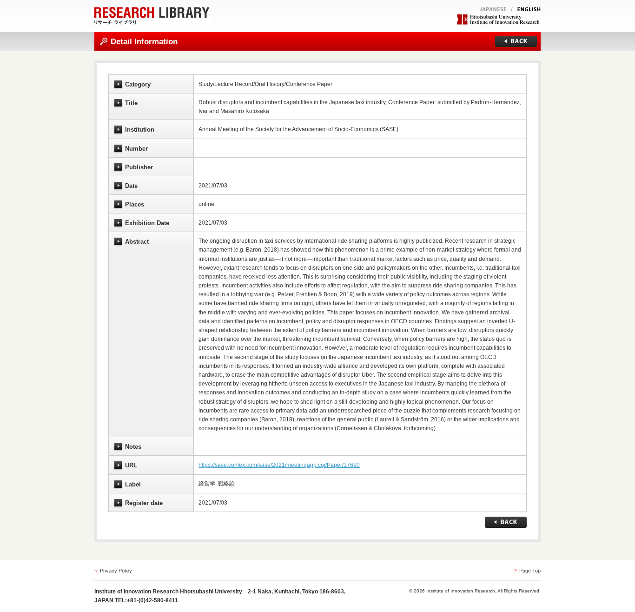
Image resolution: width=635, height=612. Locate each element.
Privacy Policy (116, 570)
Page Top (530, 570)
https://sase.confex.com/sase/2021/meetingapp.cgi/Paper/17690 (279, 465)
